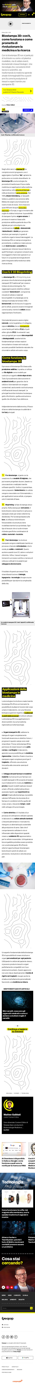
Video (10, 1295)
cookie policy (15, 1366)
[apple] (9, 1358)
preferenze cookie (6, 1372)
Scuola (25, 1295)
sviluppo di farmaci (22, 190)
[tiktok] (3, 1337)
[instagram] (7, 1337)
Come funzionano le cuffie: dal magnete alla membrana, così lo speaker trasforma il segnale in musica (15, 1213)
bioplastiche (24, 326)
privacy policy (5, 1366)
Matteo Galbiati (12, 1114)
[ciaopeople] (17, 1381)
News (4, 1295)
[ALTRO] (6, 1130)
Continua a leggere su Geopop (17, 1030)
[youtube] (11, 1337)
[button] (28, 14)
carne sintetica (21, 193)
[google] (25, 1358)
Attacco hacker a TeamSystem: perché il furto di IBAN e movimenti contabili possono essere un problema (13, 1242)
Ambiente (13, 1299)
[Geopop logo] (6, 14)
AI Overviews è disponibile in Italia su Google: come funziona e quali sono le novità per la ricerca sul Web (14, 1162)
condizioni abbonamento (8, 1369)
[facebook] (15, 1337)
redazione (19, 1369)
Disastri (21, 1299)
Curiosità (17, 1295)
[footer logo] (17, 1318)
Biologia (5, 1299)
